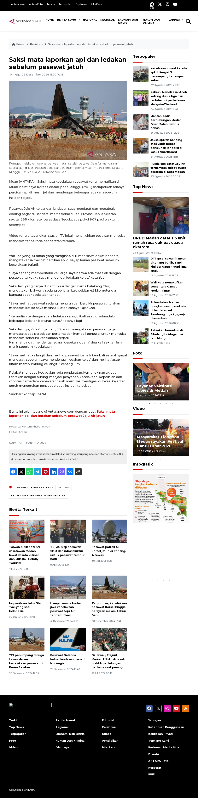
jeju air (64, 487)
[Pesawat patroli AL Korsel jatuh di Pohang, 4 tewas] (109, 531)
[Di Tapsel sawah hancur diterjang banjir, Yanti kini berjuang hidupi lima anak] (140, 264)
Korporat (154, 767)
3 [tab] (161, 403)
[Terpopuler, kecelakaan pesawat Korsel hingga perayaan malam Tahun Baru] (109, 587)
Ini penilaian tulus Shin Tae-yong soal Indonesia (26, 607)
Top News (81, 4)
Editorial (108, 720)
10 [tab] (161, 459)
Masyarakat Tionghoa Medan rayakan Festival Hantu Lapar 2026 (160, 441)
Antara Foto (36, 4)
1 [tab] (149, 403)
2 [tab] (155, 403)
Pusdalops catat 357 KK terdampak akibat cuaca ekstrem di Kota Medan (168, 168)
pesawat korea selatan (35, 487)
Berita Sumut (67, 19)
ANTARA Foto (158, 761)
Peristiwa (36, 44)
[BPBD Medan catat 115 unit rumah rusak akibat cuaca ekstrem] (161, 215)
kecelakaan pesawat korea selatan (38, 495)
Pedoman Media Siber (164, 747)
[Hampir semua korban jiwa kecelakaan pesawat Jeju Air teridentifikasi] (68, 587)
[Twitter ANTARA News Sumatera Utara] (160, 4)
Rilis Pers (96, 4)
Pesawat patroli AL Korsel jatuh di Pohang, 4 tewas (109, 551)
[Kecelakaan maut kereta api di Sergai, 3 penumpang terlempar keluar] (140, 74)
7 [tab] (172, 454)
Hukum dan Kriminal (151, 21)
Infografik (143, 464)
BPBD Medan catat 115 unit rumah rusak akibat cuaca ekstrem (159, 242)
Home (49, 19)
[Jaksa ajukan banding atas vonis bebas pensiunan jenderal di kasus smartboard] (140, 145)
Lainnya (175, 19)
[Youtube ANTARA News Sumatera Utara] (175, 4)
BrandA (153, 754)
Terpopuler (65, 4)
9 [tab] (184, 454)
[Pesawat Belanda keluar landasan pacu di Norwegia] (68, 639)
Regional (107, 19)
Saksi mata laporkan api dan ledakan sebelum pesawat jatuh (90, 44)
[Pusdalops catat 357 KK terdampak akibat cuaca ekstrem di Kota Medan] (140, 169)
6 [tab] (167, 454)
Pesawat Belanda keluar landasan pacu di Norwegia (67, 659)
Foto (138, 353)
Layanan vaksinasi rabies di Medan (154, 388)
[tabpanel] (161, 381)
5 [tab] (172, 403)
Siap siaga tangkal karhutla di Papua (154, 564)
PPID (151, 774)
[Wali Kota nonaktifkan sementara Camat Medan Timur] (140, 288)
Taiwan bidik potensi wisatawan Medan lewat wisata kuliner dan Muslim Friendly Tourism (24, 555)
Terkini (51, 4)
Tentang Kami (158, 740)
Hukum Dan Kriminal (70, 740)
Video (139, 408)
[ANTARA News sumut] (26, 21)
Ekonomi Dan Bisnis (128, 21)
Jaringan (154, 720)
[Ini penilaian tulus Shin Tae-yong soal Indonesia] (26, 587)
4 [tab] (167, 403)
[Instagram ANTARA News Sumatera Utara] (167, 4)
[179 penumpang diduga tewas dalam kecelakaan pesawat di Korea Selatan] (26, 639)
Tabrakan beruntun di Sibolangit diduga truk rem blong (166, 334)
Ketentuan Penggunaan (166, 727)
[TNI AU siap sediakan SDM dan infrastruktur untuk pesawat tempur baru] (68, 531)
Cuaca (106, 734)
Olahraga (62, 747)
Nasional (90, 19)
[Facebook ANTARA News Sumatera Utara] (152, 4)
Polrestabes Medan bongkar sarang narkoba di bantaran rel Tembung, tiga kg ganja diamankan (168, 310)
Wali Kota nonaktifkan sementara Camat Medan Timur (166, 286)
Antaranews (18, 4)
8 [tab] (178, 454)
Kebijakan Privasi (160, 734)
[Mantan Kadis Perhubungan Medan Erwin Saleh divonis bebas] (140, 121)
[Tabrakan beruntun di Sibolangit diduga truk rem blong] (140, 336)
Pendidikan (110, 740)
